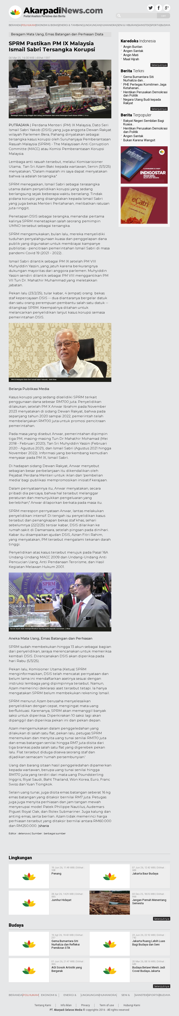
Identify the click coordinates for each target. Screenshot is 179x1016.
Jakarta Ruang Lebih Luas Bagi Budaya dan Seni (148, 942)
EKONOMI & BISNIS (47, 25)
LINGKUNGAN (92, 25)
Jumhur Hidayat (61, 900)
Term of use (107, 1005)
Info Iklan (66, 1005)
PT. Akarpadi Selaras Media (66, 1009)
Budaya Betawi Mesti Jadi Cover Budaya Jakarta (148, 969)
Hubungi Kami (132, 1005)
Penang (56, 873)
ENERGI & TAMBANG (71, 25)
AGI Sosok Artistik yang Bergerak (67, 969)
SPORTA (155, 25)
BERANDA (15, 25)
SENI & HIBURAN (127, 25)
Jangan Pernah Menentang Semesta (149, 901)
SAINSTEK (144, 25)
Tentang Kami (42, 1005)
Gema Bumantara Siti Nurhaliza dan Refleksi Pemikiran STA (66, 944)
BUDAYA (165, 25)
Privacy (85, 1005)
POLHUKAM (28, 25)
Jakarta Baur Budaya (145, 873)
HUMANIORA (109, 25)
